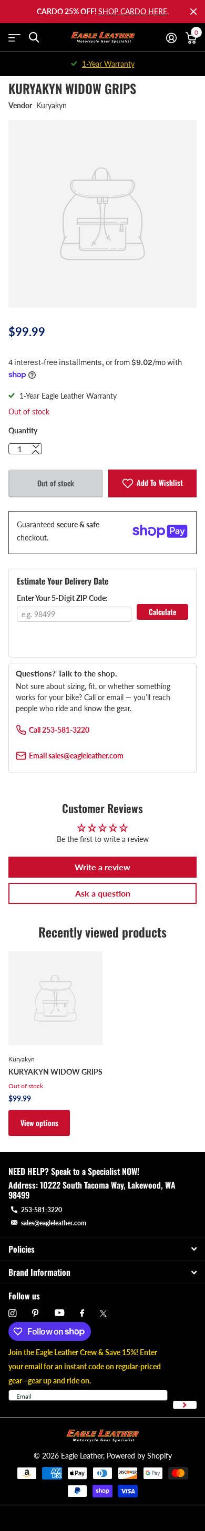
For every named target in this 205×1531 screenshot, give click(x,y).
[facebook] (82, 1313)
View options (39, 1122)
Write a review (102, 867)
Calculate (162, 611)
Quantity (22, 430)
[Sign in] (171, 37)
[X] (103, 1313)
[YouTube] (59, 1313)
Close (193, 11)
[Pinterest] (35, 1313)
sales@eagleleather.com (53, 1223)
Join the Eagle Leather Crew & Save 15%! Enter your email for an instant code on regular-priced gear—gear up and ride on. (84, 1366)
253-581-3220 (41, 1210)
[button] (35, 452)
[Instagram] (12, 1313)
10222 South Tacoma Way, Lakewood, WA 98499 (92, 1190)
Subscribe (185, 1405)
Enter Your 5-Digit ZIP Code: (62, 597)
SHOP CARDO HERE (132, 11)
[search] (34, 37)
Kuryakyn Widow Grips (55, 1071)
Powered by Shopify (139, 1455)
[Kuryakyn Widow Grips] (55, 998)
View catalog (14, 37)
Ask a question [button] (102, 893)
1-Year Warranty (108, 63)
